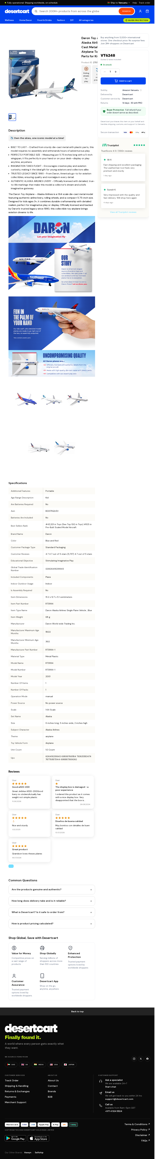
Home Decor (25, 20)
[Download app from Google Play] (15, 1138)
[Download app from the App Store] (38, 1138)
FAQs (145, 1140)
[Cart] (147, 11)
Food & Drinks (44, 20)
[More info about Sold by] (140, 90)
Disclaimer (142, 1135)
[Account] (140, 11)
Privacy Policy (140, 1129)
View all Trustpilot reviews (123, 212)
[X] (140, 1058)
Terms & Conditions (137, 1124)
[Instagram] (134, 1058)
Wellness (9, 20)
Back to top (77, 1011)
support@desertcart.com (119, 1099)
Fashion (61, 20)
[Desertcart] (17, 11)
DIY (72, 20)
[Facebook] (147, 1058)
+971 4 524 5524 (113, 1111)
